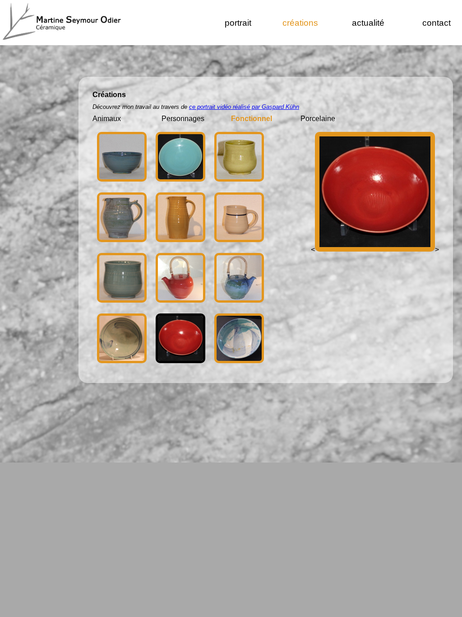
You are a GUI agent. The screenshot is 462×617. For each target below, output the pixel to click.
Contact (436, 23)
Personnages (183, 118)
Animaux (106, 118)
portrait (238, 23)
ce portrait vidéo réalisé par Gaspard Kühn (244, 106)
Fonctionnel (251, 118)
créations (300, 23)
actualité (368, 23)
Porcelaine (317, 118)
